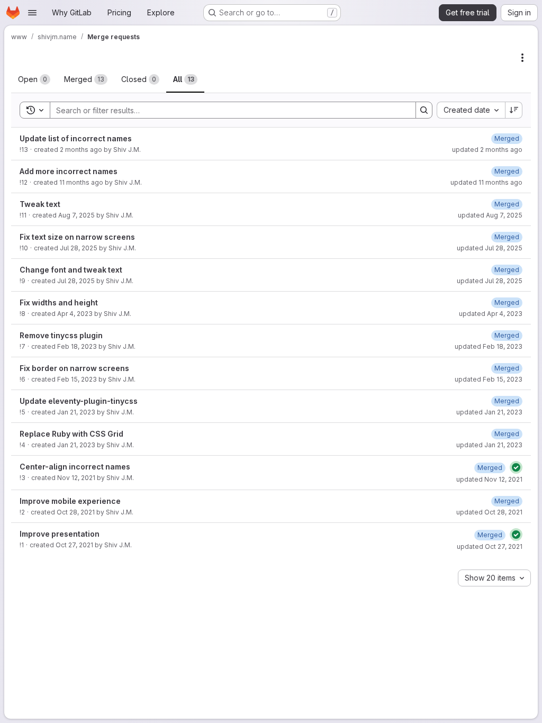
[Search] (423, 110)
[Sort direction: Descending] (513, 110)
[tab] (34, 79)
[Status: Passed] (516, 467)
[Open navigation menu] (32, 12)
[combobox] (471, 110)
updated (487, 149)
